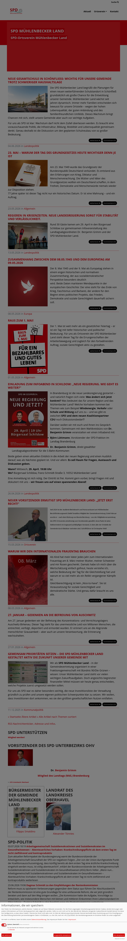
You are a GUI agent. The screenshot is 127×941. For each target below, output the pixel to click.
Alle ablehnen (6, 935)
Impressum (72, 919)
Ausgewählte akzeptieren (62, 935)
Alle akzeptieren (119, 935)
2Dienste (11, 930)
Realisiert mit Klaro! (120, 938)
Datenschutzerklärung (38, 919)
